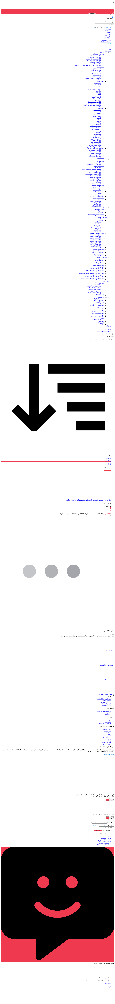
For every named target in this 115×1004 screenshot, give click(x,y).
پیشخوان (108, 29)
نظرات (109, 38)
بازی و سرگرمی (106, 737)
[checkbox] (104, 17)
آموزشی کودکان (106, 742)
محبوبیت (108, 458)
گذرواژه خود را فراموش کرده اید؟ (98, 825)
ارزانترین (108, 463)
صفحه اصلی (107, 983)
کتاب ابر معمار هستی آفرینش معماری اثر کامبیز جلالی (88, 500)
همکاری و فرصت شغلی (104, 723)
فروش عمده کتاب (106, 703)
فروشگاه (108, 986)
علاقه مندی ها (107, 35)
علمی (109, 734)
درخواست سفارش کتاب (104, 711)
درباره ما (108, 720)
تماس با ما (108, 722)
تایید (107, 799)
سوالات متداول (107, 700)
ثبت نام (93, 27)
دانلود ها (109, 32)
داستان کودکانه (106, 729)
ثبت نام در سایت (92, 833)
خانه (113, 339)
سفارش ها (108, 30)
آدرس (109, 34)
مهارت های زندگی (106, 743)
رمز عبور (111, 825)
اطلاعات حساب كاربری (104, 42)
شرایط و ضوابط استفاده (104, 699)
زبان (109, 740)
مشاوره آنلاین (107, 712)
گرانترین (108, 464)
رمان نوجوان (107, 732)
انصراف (112, 799)
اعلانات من (108, 37)
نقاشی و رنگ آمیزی (105, 735)
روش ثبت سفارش (106, 702)
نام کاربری (110, 822)
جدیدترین (108, 461)
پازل (109, 739)
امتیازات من (107, 714)
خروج (109, 43)
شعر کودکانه (107, 731)
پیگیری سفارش (106, 40)
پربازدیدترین (107, 460)
